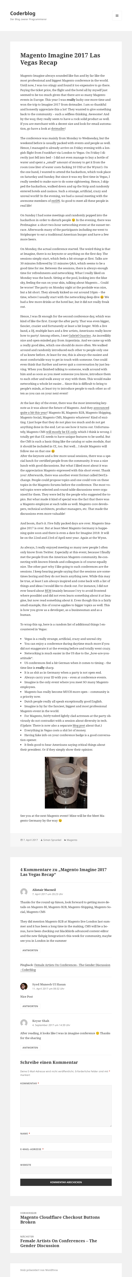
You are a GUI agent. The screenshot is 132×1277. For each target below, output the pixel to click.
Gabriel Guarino (80, 335)
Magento (72, 840)
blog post (79, 725)
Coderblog (22, 13)
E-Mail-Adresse (32, 1149)
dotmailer (58, 128)
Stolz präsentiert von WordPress (39, 1270)
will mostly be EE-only (61, 432)
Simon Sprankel (52, 840)
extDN (55, 201)
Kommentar (29, 1083)
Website (25, 1164)
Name (25, 1133)
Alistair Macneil (44, 890)
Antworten (30, 950)
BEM (48, 591)
